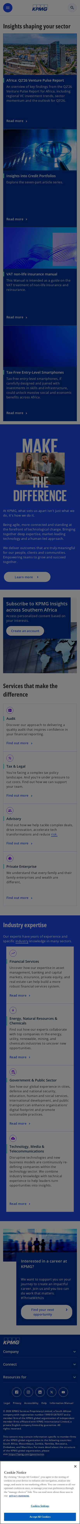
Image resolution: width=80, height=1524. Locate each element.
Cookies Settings (40, 1505)
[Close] (75, 1466)
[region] (40, 1492)
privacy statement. (19, 1495)
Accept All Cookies (40, 1516)
